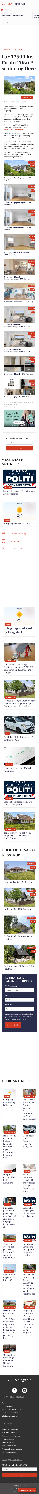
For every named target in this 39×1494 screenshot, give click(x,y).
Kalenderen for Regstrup (11, 1436)
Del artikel (25, 98)
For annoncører (7, 1406)
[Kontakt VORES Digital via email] (24, 1390)
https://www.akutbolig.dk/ (14, 129)
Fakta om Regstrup (9, 1439)
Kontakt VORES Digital (10, 1413)
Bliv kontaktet (13, 1025)
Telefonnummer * (11, 986)
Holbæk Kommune (9, 1446)
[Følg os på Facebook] (14, 1390)
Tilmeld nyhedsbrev (27, 1490)
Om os (4, 1403)
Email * (7, 995)
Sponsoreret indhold (9, 1452)
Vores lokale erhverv (9, 1433)
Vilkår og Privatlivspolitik (11, 1409)
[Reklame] (19, 418)
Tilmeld (19, 448)
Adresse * (8, 1005)
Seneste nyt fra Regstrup (11, 1429)
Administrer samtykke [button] (10, 1416)
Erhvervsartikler (8, 1442)
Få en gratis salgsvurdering (12, 1449)
